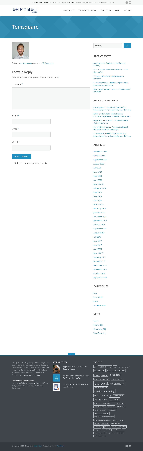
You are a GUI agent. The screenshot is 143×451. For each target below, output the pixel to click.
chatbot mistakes (118, 395)
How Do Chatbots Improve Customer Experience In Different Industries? (111, 115)
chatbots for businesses (102, 403)
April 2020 (97, 180)
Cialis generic (98, 107)
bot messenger (99, 370)
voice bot (120, 433)
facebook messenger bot (104, 417)
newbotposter (26, 63)
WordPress (60, 446)
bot (115, 367)
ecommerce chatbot (100, 410)
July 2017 (97, 237)
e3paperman (98, 133)
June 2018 (97, 192)
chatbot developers (117, 379)
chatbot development (109, 383)
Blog (117, 10)
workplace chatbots (99, 436)
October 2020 (99, 155)
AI (95, 367)
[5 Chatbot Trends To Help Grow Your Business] (56, 387)
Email (14, 128)
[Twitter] (130, 2)
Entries (98, 325)
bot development (124, 367)
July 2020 (97, 168)
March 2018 (98, 204)
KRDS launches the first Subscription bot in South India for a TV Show (112, 108)
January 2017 (99, 261)
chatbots (114, 399)
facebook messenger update (102, 420)
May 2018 (97, 196)
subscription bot (110, 433)
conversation (121, 407)
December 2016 (100, 265)
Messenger (115, 423)
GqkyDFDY (97, 120)
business (96, 375)
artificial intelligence (105, 367)
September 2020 (100, 160)
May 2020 (97, 176)
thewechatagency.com (31, 375)
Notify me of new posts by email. (30, 163)
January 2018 (99, 212)
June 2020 (97, 172)
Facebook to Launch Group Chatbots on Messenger (110, 128)
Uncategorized (99, 305)
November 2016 (100, 269)
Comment (17, 84)
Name (15, 115)
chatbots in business (99, 406)
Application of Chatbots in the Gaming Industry (75, 367)
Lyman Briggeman (101, 127)
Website (16, 142)
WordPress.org (99, 333)
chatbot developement (101, 379)
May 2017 (97, 245)
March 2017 (98, 253)
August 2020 (98, 164)
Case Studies (106, 10)
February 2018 (99, 208)
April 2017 (97, 249)
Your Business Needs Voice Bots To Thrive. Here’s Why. (76, 377)
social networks (98, 433)
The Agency (67, 10)
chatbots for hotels (118, 403)
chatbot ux (111, 406)
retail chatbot (116, 429)
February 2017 (99, 257)
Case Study (98, 297)
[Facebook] (127, 2)
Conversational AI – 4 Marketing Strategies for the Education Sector (110, 83)
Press (95, 301)
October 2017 (99, 225)
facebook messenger (101, 413)
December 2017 (100, 216)
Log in (96, 321)
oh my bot (97, 429)
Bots (108, 370)
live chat (96, 423)
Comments (99, 329)
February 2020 (99, 188)
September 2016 (100, 277)
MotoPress (37, 446)
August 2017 (98, 233)
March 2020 (98, 184)
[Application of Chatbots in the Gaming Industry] (56, 369)
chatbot (115, 375)
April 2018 (97, 200)
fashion (115, 420)
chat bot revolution (100, 400)
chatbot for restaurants (100, 387)
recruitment (106, 429)
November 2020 (100, 151)
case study (104, 375)
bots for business (119, 370)
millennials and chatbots (119, 426)
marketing (105, 423)
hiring (121, 420)
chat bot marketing (102, 395)
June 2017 (97, 241)
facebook (112, 410)
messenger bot (98, 426)
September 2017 (100, 228)
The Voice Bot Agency (87, 10)
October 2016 (99, 273)
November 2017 (100, 220)
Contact (127, 10)
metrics (107, 426)
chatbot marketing (104, 391)
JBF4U (96, 114)
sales (124, 429)
